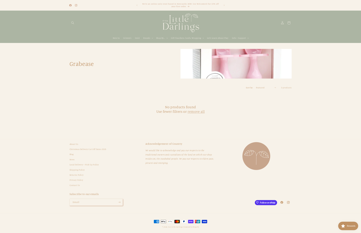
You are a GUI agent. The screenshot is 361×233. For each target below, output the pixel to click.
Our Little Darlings (175, 227)
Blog (72, 154)
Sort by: (249, 87)
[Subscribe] (119, 202)
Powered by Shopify (191, 227)
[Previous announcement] (137, 5)
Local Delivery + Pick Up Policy (84, 164)
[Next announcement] (224, 5)
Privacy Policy (76, 180)
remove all (196, 111)
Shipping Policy (77, 170)
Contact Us (75, 185)
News (72, 159)
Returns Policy (77, 175)
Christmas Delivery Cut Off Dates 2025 (88, 149)
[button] (73, 23)
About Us (74, 144)
